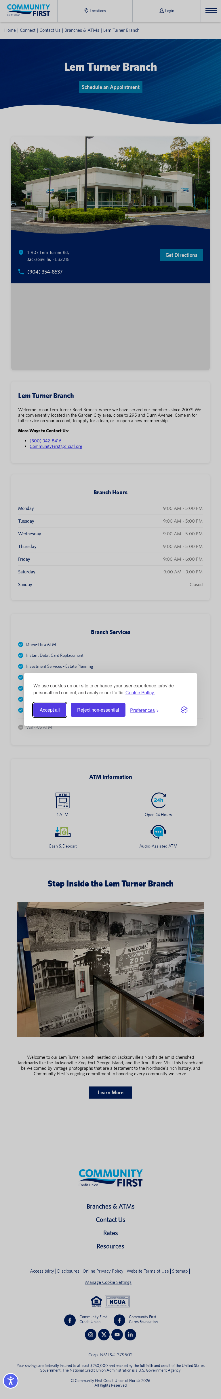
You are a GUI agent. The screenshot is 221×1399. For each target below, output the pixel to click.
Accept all (50, 709)
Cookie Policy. (140, 692)
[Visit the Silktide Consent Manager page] (184, 709)
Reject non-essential (98, 709)
